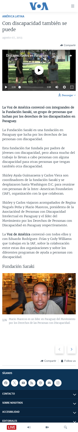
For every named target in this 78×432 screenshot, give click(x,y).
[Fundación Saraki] (39, 293)
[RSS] (31, 382)
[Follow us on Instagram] (57, 382)
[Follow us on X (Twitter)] (14, 382)
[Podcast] (40, 382)
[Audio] (29, 427)
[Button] (68, 45)
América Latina (13, 16)
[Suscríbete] (49, 382)
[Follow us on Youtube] (23, 382)
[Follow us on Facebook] (5, 382)
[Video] (47, 427)
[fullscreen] (72, 87)
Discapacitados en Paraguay (27, 56)
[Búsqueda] (65, 427)
